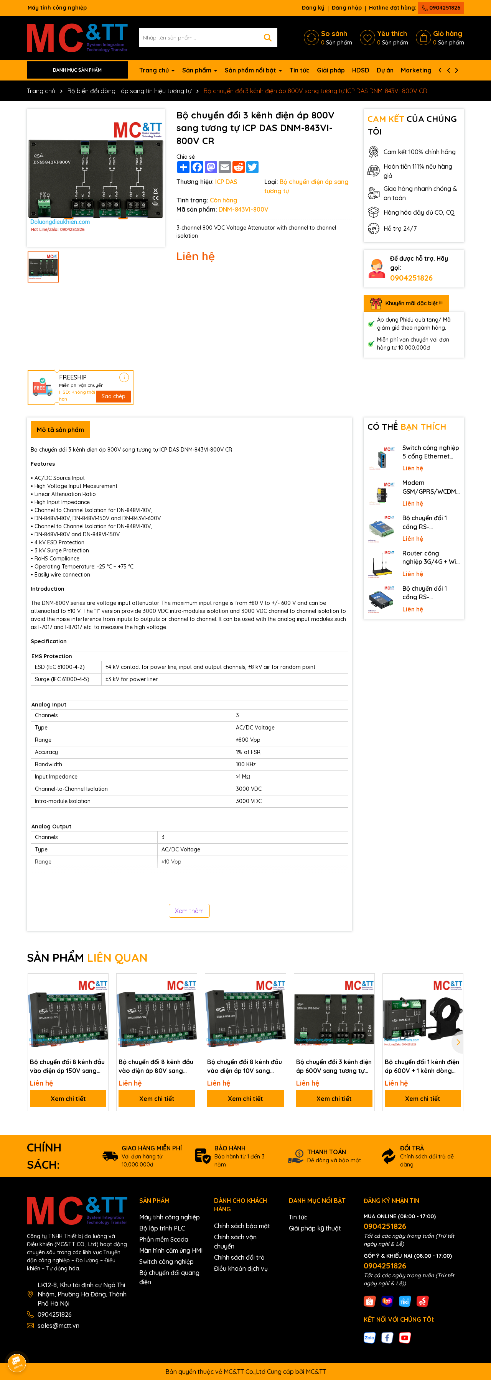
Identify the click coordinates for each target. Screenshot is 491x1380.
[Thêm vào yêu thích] (99, 982)
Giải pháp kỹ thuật (315, 1228)
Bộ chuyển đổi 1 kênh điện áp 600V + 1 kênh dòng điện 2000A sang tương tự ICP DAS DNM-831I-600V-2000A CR (422, 1066)
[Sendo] (423, 1301)
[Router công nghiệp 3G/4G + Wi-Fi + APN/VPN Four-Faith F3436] (381, 564)
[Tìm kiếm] (267, 37)
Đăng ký (313, 7)
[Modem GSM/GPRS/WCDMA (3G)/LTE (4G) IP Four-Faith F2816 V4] (381, 494)
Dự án (385, 70)
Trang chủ (154, 70)
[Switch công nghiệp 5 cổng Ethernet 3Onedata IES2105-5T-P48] (381, 459)
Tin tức (300, 70)
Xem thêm (189, 911)
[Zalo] (370, 1337)
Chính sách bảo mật (242, 1226)
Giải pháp (331, 70)
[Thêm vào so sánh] (99, 995)
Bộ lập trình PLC (162, 1228)
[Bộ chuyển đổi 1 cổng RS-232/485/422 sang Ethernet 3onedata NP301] (381, 600)
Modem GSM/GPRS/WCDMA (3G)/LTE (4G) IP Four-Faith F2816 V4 (431, 487)
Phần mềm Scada (163, 1239)
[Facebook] (387, 1337)
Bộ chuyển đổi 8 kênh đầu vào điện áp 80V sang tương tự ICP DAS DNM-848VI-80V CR (156, 1066)
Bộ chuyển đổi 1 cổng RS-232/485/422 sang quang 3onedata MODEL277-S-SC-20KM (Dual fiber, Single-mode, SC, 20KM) (429, 522)
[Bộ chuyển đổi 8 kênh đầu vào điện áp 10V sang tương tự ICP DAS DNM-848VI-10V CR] (245, 1014)
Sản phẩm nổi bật (251, 70)
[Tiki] (405, 1301)
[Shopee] (370, 1301)
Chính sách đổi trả (239, 1257)
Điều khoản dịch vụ (241, 1268)
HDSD (360, 70)
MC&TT (316, 1371)
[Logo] (77, 37)
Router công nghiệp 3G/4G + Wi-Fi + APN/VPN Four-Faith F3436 (430, 557)
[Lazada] (387, 1301)
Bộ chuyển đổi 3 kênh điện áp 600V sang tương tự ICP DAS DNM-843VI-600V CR (334, 1066)
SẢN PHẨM (87, 957)
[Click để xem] (96, 178)
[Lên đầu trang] (474, 1311)
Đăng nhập (347, 7)
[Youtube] (405, 1337)
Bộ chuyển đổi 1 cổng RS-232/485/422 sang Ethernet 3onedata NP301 (429, 593)
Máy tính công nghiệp (169, 1217)
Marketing (416, 70)
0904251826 (444, 7)
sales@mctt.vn (58, 1325)
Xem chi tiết (68, 1098)
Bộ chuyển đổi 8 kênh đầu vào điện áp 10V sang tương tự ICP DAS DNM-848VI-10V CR (244, 1066)
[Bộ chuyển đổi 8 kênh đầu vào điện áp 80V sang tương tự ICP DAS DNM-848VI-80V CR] (157, 1014)
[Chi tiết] (124, 377)
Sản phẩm (197, 70)
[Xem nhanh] (99, 1009)
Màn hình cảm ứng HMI (171, 1250)
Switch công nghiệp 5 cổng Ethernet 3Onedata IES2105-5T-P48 (430, 452)
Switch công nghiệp (166, 1261)
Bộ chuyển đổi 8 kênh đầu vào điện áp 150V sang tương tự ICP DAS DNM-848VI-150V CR (67, 1066)
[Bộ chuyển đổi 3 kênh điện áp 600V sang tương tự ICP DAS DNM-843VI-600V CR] (334, 1014)
